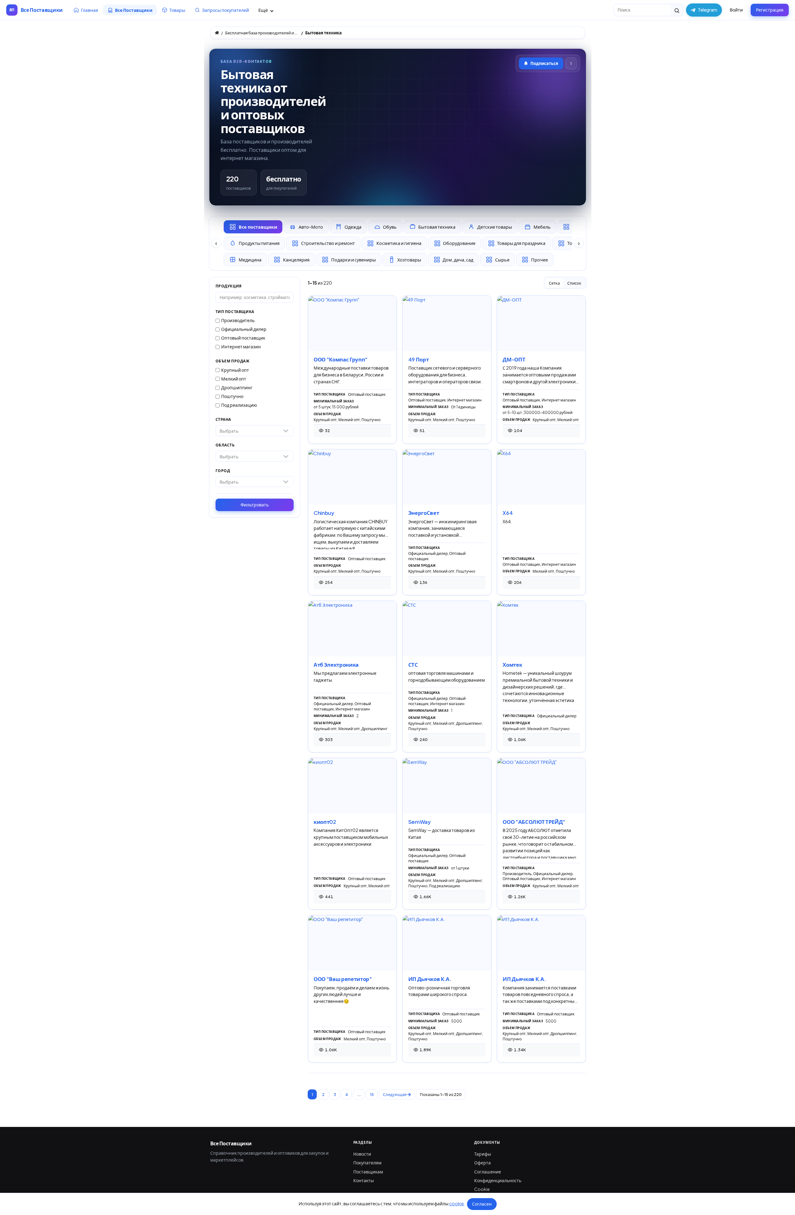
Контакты (363, 1180)
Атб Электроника (336, 664)
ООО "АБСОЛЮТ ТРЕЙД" (534, 822)
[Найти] (677, 10)
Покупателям (367, 1162)
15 (372, 1094)
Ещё (263, 10)
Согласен (482, 1204)
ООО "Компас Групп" (341, 359)
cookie (457, 1203)
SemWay (419, 822)
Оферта (482, 1162)
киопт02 (325, 822)
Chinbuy (324, 513)
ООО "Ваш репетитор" (343, 979)
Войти (736, 9)
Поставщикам (368, 1171)
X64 (508, 513)
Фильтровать (255, 504)
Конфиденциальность (497, 1180)
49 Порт (418, 359)
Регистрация (769, 9)
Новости (362, 1154)
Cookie (482, 1189)
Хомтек (512, 664)
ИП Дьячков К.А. (429, 979)
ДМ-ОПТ (514, 359)
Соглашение (487, 1171)
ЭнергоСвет (423, 513)
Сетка (554, 283)
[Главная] (217, 33)
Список (574, 283)
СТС (413, 664)
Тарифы (482, 1154)
